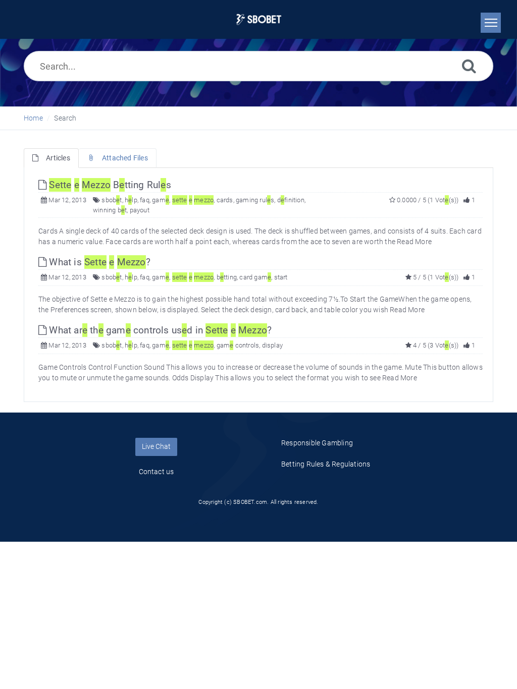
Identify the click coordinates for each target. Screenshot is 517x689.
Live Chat (156, 446)
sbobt (111, 200)
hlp (131, 200)
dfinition (290, 200)
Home (33, 118)
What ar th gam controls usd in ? (159, 330)
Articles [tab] (58, 158)
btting (227, 277)
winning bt (110, 210)
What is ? (98, 262)
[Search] (469, 66)
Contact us (156, 472)
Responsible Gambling (317, 443)
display (272, 345)
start (281, 277)
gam (160, 200)
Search (65, 118)
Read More (414, 242)
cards (225, 200)
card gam (255, 277)
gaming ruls (255, 200)
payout (139, 210)
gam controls (238, 345)
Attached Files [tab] (125, 158)
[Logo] (258, 19)
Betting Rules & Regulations (325, 464)
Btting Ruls (110, 185)
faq (144, 200)
